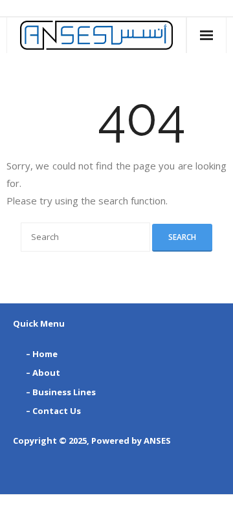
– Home (42, 354)
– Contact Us (53, 411)
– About (43, 372)
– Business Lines (61, 392)
